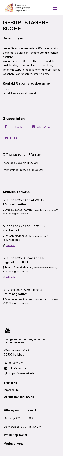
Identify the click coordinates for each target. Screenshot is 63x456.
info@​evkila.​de (18, 368)
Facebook (16, 127)
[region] (31, 91)
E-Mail (13, 138)
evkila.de (10, 245)
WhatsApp (43, 127)
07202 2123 (17, 363)
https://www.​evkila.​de (21, 373)
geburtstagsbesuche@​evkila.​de (20, 93)
